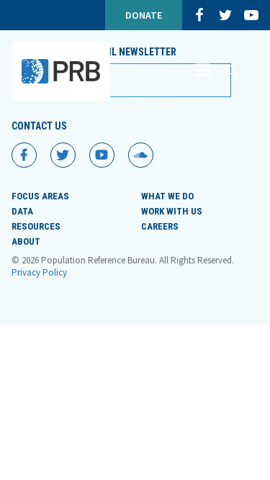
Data (22, 211)
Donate (143, 15)
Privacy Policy (39, 272)
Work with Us (171, 211)
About (26, 241)
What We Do (167, 196)
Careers (160, 226)
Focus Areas (40, 196)
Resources (36, 226)
